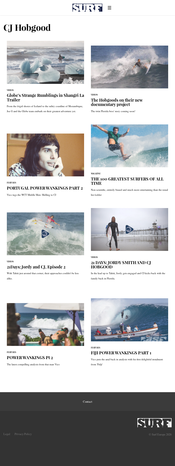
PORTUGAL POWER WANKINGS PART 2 (45, 167)
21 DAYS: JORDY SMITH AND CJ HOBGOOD (129, 246)
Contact (87, 401)
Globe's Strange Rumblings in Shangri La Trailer (45, 79)
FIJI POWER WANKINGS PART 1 (129, 334)
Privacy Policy (23, 434)
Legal (6, 434)
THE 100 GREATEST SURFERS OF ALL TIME (129, 162)
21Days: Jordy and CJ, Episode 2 (45, 248)
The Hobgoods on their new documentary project (129, 82)
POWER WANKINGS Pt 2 (45, 337)
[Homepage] (154, 421)
